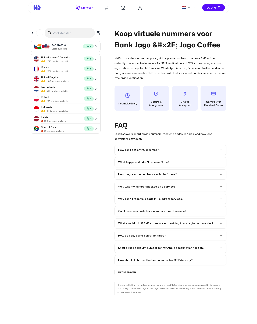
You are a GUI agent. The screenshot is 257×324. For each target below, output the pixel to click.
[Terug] (33, 33)
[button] (170, 150)
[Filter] (98, 33)
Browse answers (126, 271)
